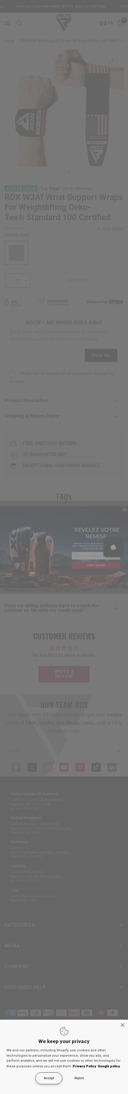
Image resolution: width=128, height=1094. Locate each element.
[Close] (123, 1025)
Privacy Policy (84, 1066)
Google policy (109, 1066)
